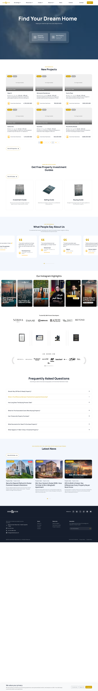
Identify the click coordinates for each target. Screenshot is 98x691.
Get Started (49, 355)
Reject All (81, 687)
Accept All (88, 687)
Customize (74, 687)
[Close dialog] (62, 332)
